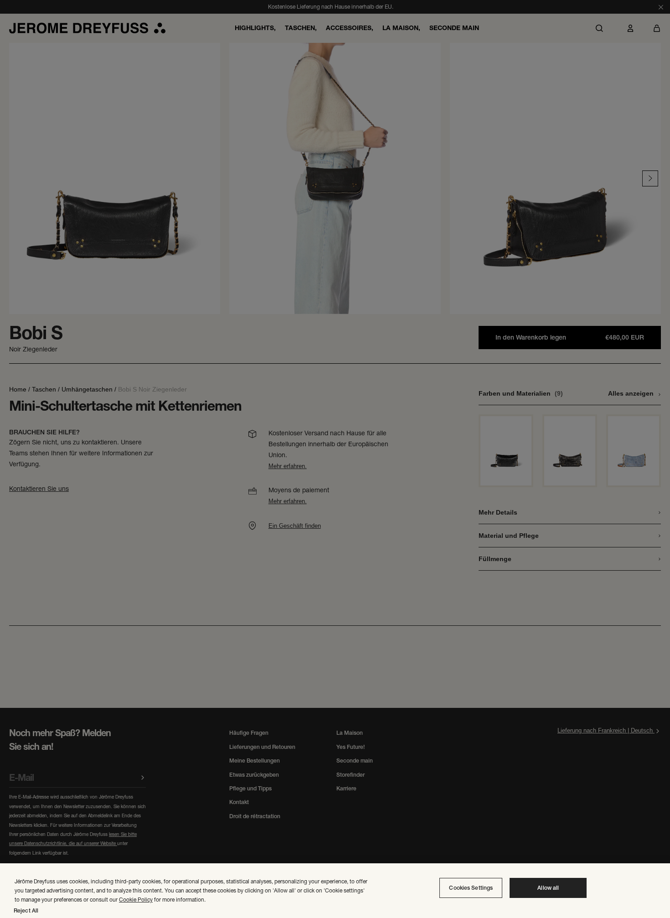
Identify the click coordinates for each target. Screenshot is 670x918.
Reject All (26, 911)
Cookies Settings (471, 888)
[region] (335, 890)
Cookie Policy (136, 899)
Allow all (548, 888)
